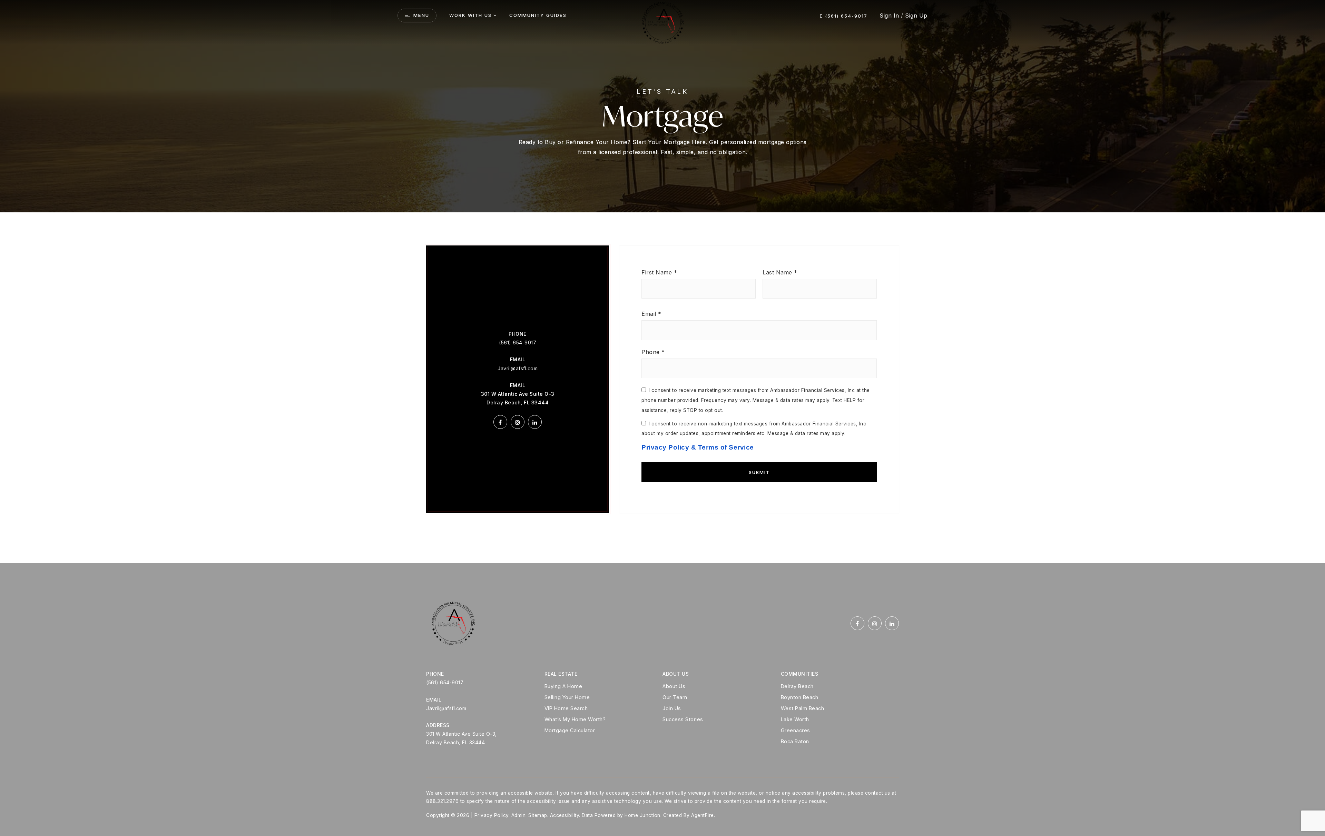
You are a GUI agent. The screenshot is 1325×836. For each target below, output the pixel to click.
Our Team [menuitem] (674, 697)
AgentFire (702, 815)
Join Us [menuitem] (671, 708)
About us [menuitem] (673, 686)
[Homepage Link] (662, 21)
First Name (659, 272)
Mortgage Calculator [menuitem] (569, 730)
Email (651, 313)
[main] (662, 281)
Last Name (780, 272)
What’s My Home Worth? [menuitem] (575, 719)
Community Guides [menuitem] (538, 15)
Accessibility (564, 815)
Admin (518, 815)
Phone (653, 352)
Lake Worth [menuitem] (795, 719)
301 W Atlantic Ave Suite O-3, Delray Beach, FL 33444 (461, 738)
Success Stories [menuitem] (682, 719)
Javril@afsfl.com (518, 368)
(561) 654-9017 (845, 16)
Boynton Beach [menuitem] (799, 697)
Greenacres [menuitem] (795, 730)
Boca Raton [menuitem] (795, 741)
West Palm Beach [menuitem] (802, 708)
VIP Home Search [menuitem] (566, 708)
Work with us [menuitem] (470, 15)
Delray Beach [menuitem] (797, 686)
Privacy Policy (491, 815)
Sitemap (537, 815)
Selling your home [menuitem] (567, 697)
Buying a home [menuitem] (563, 686)
